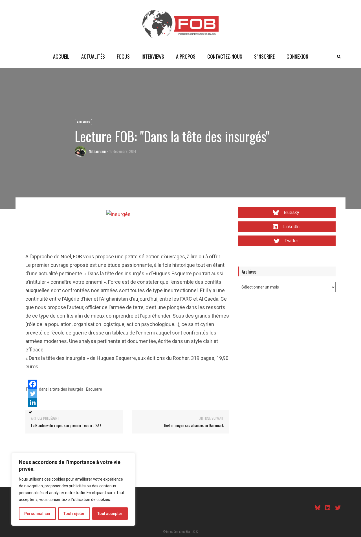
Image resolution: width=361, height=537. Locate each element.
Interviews (153, 56)
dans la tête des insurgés (61, 389)
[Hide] (30, 412)
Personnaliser (37, 513)
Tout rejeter (74, 513)
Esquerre (94, 389)
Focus (123, 56)
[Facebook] (32, 384)
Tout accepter (109, 513)
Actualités (93, 56)
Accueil (61, 56)
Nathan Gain (97, 151)
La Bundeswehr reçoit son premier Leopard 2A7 (66, 425)
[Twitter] (32, 393)
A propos (185, 56)
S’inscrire (264, 56)
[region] (73, 489)
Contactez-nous (224, 56)
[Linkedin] (32, 402)
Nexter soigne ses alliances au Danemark (194, 425)
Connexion (297, 56)
